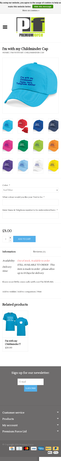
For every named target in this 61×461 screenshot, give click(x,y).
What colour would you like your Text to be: (23, 197)
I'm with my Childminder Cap (27, 52)
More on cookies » (30, 10)
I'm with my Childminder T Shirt (13, 343)
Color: (6, 185)
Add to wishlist (9, 292)
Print (39, 292)
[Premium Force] (36, 27)
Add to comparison (27, 292)
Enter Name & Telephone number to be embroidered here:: (29, 210)
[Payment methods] (11, 448)
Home (5, 52)
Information (9, 251)
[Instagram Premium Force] (42, 398)
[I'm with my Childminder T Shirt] (15, 324)
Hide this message (42, 7)
